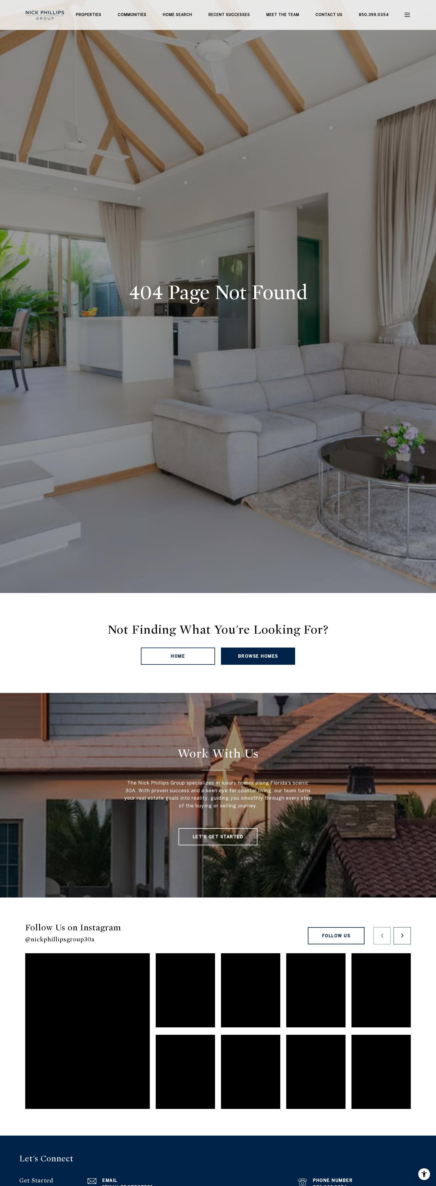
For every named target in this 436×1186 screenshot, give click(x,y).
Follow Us (336, 935)
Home (178, 656)
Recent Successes (229, 14)
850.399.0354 (374, 14)
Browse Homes (258, 656)
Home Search (177, 14)
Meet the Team (282, 14)
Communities (132, 14)
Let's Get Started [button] (218, 836)
